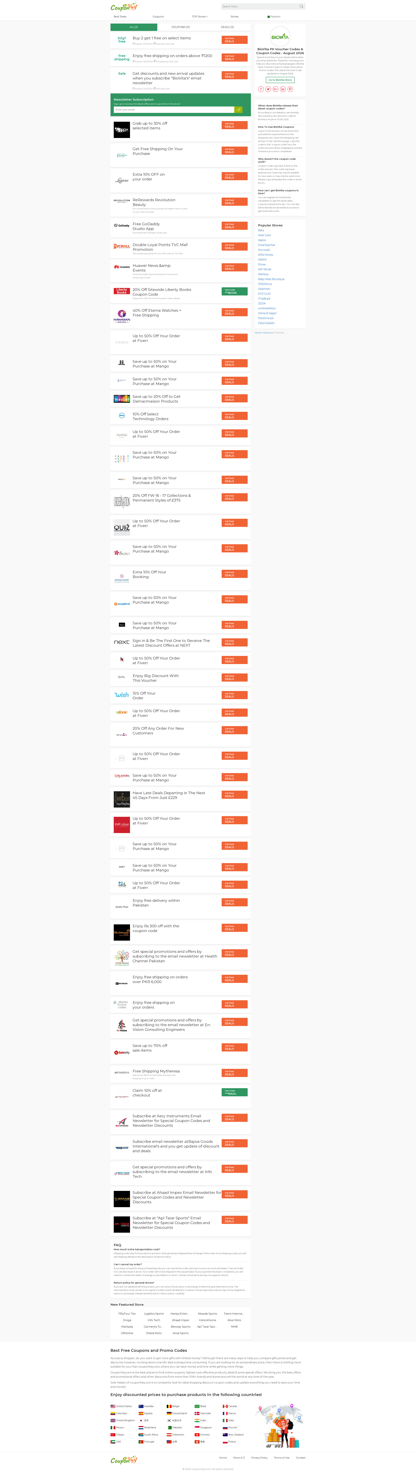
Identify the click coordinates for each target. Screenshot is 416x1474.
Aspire (262, 240)
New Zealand (235, 1434)
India (203, 1420)
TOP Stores (199, 16)
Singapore (206, 1427)
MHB (234, 1326)
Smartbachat (266, 245)
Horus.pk (264, 249)
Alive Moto (234, 1320)
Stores (234, 16)
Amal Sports (180, 1333)
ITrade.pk (264, 298)
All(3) (134, 27)
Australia (148, 1406)
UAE (118, 1441)
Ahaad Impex (180, 1320)
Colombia (121, 1413)
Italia (231, 1420)
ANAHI (262, 259)
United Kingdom (125, 1420)
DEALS (229, 40)
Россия (232, 1427)
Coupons (158, 16)
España (147, 1413)
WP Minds (264, 269)
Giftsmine (127, 1333)
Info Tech (154, 1320)
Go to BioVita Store (280, 79)
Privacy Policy (259, 1457)
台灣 (174, 1441)
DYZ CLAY (264, 293)
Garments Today (154, 1326)
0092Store (265, 284)
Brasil (203, 1406)
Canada (232, 1406)
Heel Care (264, 235)
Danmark (205, 1413)
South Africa (150, 1434)
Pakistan (177, 1427)
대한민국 (176, 1420)
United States (123, 1406)
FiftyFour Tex (127, 1313)
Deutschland (179, 1413)
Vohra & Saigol (267, 313)
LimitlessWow (267, 308)
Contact (301, 1457)
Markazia (127, 1326)
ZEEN (262, 303)
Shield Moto (154, 1333)
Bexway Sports (180, 1326)
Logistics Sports (154, 1313)
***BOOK (231, 291)
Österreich (178, 1434)
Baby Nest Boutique (271, 279)
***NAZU (230, 1092)
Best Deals (120, 16)
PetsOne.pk (265, 318)
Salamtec (264, 288)
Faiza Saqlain (266, 323)
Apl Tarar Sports (207, 1326)
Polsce (232, 1441)
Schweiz (205, 1434)
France (232, 1413)
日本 (146, 1420)
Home (258, 333)
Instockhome (207, 1320)
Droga (127, 1320)
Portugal (148, 1441)
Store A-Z (269, 333)
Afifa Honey (265, 254)
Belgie (176, 1406)
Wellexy (263, 274)
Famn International (234, 1313)
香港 (202, 1441)
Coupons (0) (181, 27)
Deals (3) (227, 27)
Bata (261, 230)
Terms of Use (282, 1457)
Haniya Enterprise (181, 1313)
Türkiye (119, 1434)
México (119, 1427)
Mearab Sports (207, 1313)
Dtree (262, 264)
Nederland (149, 1427)
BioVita (280, 333)
